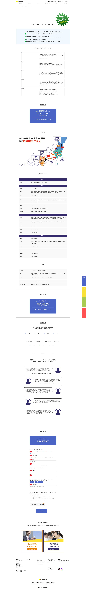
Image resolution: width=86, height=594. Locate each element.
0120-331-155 (33, 547)
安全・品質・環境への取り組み (51, 1)
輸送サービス (24, 6)
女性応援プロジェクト (52, 560)
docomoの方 (32, 482)
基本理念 (17, 561)
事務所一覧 (18, 565)
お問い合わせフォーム (53, 549)
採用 (56, 4)
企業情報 (20, 4)
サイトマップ (68, 1)
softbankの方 (40, 482)
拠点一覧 (29, 4)
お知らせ (65, 4)
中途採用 (49, 568)
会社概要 (17, 563)
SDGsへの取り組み (51, 563)
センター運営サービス (41, 561)
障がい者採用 (50, 569)
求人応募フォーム (32, 549)
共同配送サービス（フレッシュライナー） (41, 563)
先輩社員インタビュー (52, 561)
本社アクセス (18, 564)
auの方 (36, 482)
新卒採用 (49, 567)
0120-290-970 (54, 547)
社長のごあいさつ (19, 560)
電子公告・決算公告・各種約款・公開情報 (21, 571)
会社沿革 (17, 569)
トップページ (19, 6)
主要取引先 (18, 567)
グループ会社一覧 (19, 566)
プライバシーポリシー (60, 1)
